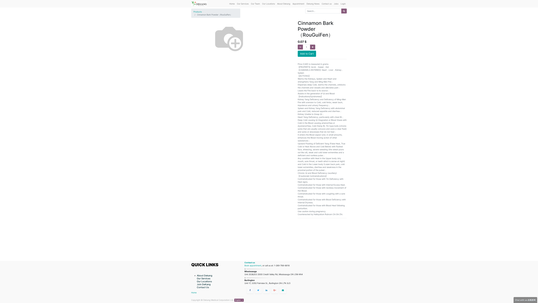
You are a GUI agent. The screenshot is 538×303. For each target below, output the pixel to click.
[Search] (344, 11)
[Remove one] (300, 47)
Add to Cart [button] (307, 53)
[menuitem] (232, 3)
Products (197, 12)
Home (194, 292)
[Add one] (312, 47)
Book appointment (252, 265)
